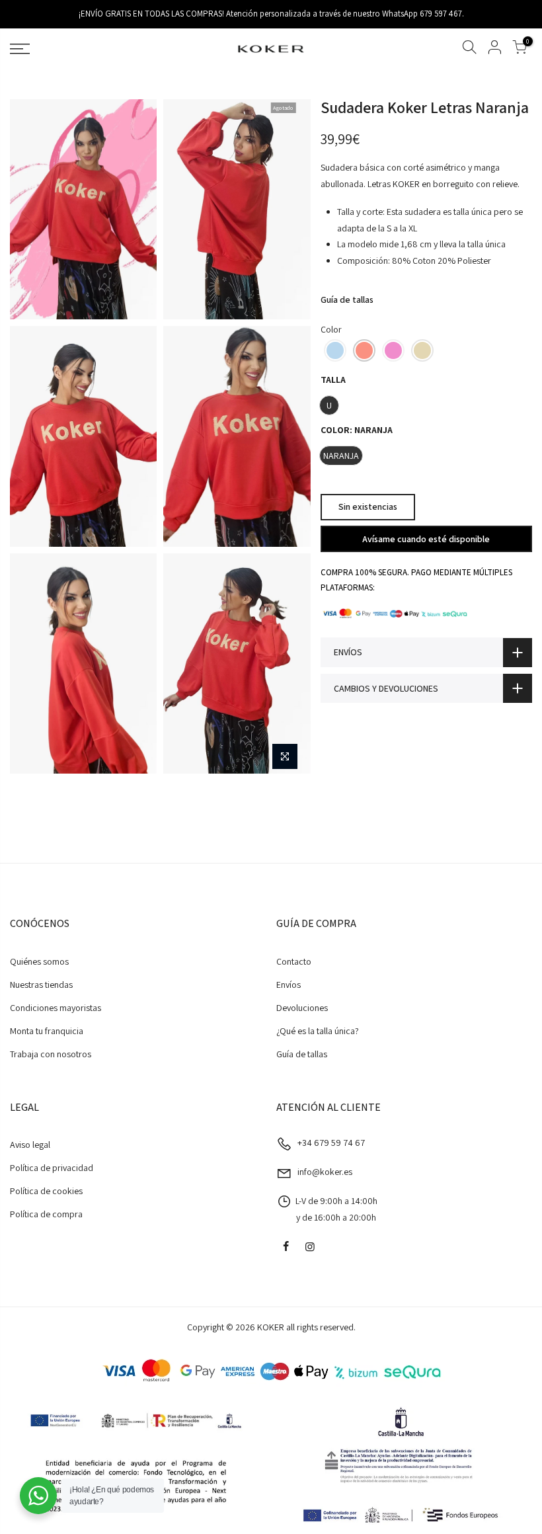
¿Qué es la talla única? (317, 1031)
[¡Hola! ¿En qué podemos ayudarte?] (38, 1495)
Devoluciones (302, 1008)
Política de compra (46, 1214)
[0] (519, 49)
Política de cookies (46, 1191)
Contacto (293, 961)
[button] (335, 350)
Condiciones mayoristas (55, 1008)
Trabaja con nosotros (50, 1054)
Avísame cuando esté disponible (426, 539)
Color (331, 329)
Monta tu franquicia (46, 1031)
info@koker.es (324, 1172)
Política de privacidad (51, 1168)
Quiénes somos (39, 961)
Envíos (288, 984)
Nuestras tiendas (41, 984)
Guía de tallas (347, 299)
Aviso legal (30, 1144)
